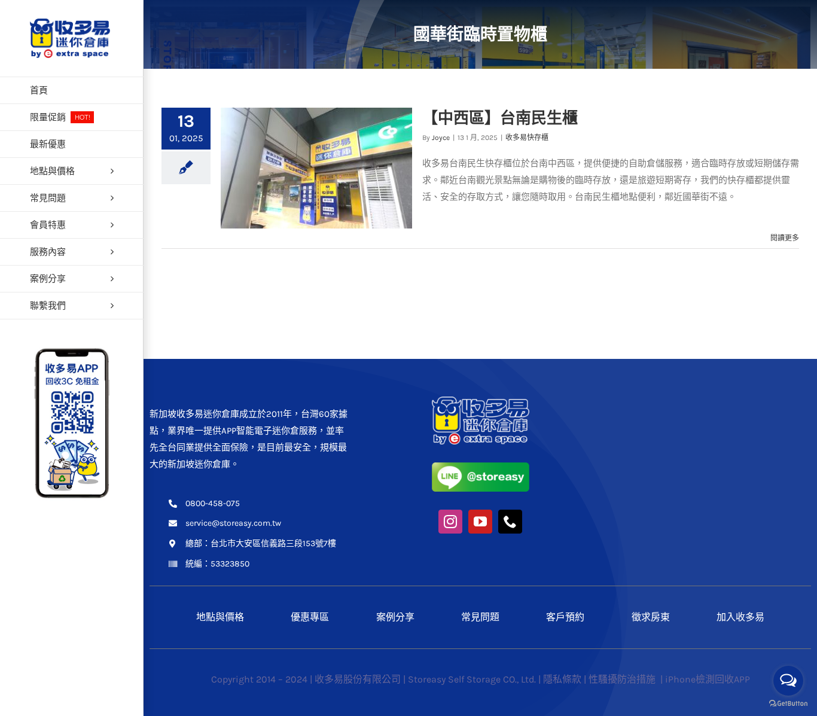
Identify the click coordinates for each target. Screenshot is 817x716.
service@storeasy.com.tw (233, 523)
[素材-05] (480, 466)
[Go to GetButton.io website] (788, 704)
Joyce (441, 137)
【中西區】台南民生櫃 (500, 117)
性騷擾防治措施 (623, 679)
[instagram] (450, 522)
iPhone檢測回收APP (707, 679)
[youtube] (480, 522)
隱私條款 (562, 679)
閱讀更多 (784, 238)
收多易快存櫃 (526, 137)
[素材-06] (480, 400)
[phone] (510, 522)
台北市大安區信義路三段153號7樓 (273, 543)
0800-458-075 (212, 503)
